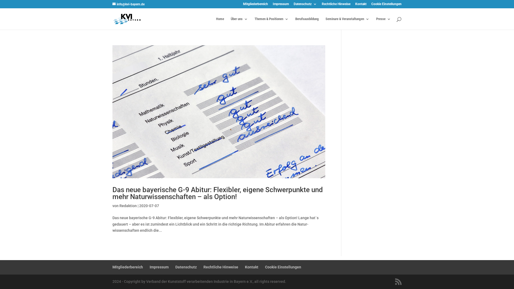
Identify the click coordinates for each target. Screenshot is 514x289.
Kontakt (360, 4)
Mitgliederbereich (255, 4)
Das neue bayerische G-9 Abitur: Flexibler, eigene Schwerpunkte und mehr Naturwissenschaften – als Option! (217, 193)
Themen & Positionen (269, 19)
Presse (381, 19)
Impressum (281, 4)
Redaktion (128, 206)
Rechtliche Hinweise (336, 4)
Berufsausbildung (307, 19)
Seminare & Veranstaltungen (345, 19)
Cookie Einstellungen (386, 4)
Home (220, 19)
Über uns (237, 19)
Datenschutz (303, 4)
